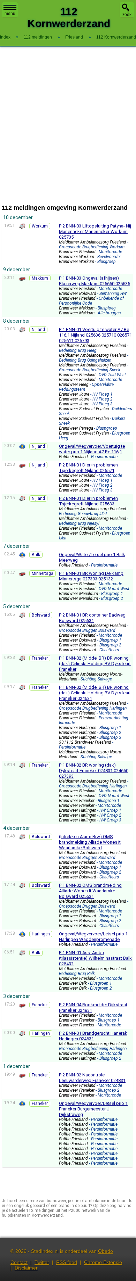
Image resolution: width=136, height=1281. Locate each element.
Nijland (38, 329)
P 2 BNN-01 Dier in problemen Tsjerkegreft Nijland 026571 (88, 467)
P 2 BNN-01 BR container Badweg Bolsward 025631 (92, 617)
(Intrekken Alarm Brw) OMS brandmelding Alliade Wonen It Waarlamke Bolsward (90, 842)
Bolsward (41, 615)
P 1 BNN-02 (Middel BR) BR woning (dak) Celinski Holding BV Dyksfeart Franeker (95, 663)
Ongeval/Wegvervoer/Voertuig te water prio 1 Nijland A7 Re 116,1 (92, 449)
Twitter (42, 1262)
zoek (126, 14)
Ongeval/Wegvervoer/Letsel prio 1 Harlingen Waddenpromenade (93, 936)
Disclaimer (26, 1268)
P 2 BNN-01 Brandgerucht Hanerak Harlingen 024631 (93, 1036)
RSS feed (66, 1262)
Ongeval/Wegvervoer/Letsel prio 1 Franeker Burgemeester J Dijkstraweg (93, 1109)
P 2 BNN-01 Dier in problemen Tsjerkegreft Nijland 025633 (88, 501)
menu (10, 13)
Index (5, 37)
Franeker (40, 658)
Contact (19, 1262)
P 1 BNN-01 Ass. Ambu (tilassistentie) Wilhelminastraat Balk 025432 (95, 958)
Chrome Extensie (103, 1262)
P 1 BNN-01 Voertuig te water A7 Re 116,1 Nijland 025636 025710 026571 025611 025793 (95, 335)
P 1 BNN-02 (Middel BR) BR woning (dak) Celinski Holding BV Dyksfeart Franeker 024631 (95, 693)
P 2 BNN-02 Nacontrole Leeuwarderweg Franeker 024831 (92, 1077)
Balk (36, 554)
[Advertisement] (68, 125)
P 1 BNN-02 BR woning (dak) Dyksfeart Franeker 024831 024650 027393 (93, 770)
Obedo (105, 1251)
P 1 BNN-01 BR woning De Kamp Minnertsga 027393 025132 (91, 576)
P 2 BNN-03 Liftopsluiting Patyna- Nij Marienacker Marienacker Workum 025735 (95, 231)
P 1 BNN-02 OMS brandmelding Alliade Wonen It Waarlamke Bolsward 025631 (90, 891)
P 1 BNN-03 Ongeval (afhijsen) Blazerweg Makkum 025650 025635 (94, 280)
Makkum (40, 278)
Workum (40, 226)
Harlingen (41, 934)
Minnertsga (42, 573)
